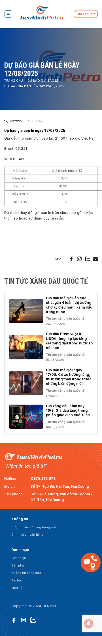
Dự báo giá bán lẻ (43, 81)
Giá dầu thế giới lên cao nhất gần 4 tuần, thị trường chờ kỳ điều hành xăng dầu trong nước (69, 305)
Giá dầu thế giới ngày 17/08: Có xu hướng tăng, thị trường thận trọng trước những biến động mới (69, 377)
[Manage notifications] (88, 623)
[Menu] (8, 14)
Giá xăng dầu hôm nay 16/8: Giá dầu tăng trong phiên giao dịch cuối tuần (68, 410)
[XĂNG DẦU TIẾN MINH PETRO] (45, 14)
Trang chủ (13, 81)
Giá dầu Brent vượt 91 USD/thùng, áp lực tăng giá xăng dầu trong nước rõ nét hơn (69, 341)
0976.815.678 (43, 478)
